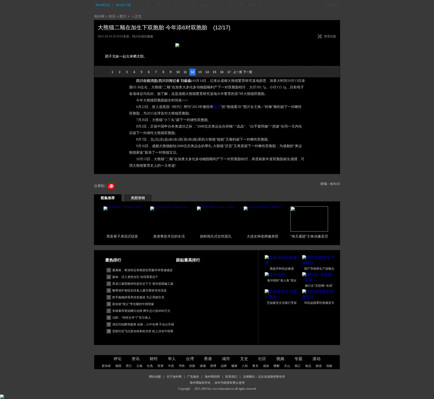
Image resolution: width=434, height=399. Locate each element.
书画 (182, 366)
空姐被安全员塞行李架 (282, 303)
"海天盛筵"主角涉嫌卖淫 (309, 236)
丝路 (192, 366)
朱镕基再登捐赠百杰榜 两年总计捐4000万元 (141, 311)
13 (200, 72)
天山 (287, 366)
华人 (176, 5)
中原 (171, 366)
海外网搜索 (332, 5)
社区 (222, 5)
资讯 (158, 5)
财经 (167, 5)
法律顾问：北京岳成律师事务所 (264, 376)
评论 (149, 5)
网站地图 (155, 376)
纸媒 (329, 366)
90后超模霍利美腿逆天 (319, 303)
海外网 (99, 16)
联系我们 (231, 376)
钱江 (298, 366)
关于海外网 (174, 376)
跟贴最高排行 (188, 260)
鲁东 (255, 366)
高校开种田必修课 (282, 268)
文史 (244, 359)
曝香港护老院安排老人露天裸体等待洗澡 (139, 290)
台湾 (185, 5)
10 (178, 72)
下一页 (247, 72)
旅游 (319, 366)
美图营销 (138, 198)
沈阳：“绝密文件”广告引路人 (131, 317)
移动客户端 (123, 5)
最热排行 (113, 260)
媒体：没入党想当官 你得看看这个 (135, 277)
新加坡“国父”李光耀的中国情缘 (133, 304)
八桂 (245, 366)
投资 (160, 366)
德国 (252, 5)
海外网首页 (102, 5)
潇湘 (203, 366)
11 (185, 72)
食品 (308, 366)
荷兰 (261, 5)
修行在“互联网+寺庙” (319, 286)
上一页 (237, 72)
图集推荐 (108, 198)
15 (214, 72)
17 (229, 72)
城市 (203, 5)
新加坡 (241, 5)
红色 (150, 366)
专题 (298, 359)
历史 (212, 5)
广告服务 (193, 376)
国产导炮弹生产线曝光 (319, 268)
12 (192, 72)
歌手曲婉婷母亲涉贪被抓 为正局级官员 (138, 297)
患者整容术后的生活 (169, 236)
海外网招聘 (212, 376)
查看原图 (330, 36)
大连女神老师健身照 (262, 236)
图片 (123, 16)
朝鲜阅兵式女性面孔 (216, 236)
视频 (231, 5)
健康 (234, 366)
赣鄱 (277, 366)
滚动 (270, 5)
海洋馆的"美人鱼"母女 (282, 280)
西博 (213, 366)
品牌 (224, 366)
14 (207, 72)
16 (222, 72)
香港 (194, 5)
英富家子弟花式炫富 (122, 236)
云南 (139, 366)
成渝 (266, 366)
